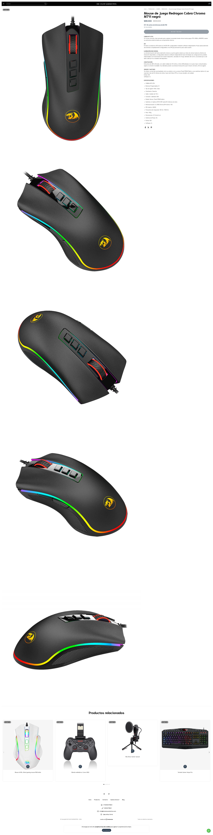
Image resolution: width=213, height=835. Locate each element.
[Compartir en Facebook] (145, 127)
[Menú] (4, 4)
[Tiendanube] (106, 819)
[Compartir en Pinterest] (151, 127)
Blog (123, 799)
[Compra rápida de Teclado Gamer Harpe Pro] (185, 766)
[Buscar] (45, 4)
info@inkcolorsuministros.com (108, 811)
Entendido (106, 830)
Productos (97, 799)
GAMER (158, 9)
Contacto (105, 799)
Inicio (145, 9)
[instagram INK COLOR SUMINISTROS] (104, 794)
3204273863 (107, 808)
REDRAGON (164, 9)
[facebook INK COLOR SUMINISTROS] (109, 794)
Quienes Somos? (114, 799)
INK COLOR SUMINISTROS (106, 4)
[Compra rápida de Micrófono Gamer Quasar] (132, 751)
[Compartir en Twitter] (148, 127)
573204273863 (107, 805)
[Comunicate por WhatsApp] (209, 831)
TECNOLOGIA (151, 9)
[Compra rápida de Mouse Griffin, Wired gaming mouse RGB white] (28, 766)
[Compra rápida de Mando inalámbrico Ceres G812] (80, 766)
